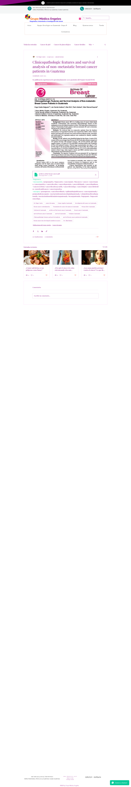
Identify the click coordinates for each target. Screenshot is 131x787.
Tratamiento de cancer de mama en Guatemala (66, 206)
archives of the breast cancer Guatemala (60, 210)
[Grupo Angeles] (80, 19)
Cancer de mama (57, 225)
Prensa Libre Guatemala (88, 206)
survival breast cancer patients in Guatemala (75, 217)
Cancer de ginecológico (62, 44)
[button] (105, 44)
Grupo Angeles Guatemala (65, 203)
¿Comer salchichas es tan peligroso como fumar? (35, 269)
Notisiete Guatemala (74, 213)
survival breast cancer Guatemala (43, 213)
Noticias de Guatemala (40, 210)
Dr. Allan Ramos (67, 220)
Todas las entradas (30, 44)
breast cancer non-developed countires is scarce (47, 220)
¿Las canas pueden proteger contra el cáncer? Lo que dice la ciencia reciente (94, 269)
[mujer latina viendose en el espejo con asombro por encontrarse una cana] (94, 257)
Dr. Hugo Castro (38, 203)
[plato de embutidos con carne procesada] (36, 257)
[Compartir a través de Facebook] (33, 231)
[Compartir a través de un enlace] (46, 231)
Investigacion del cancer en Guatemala (85, 203)
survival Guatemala (60, 213)
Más (90, 44)
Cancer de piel (45, 44)
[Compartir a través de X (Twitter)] (38, 231)
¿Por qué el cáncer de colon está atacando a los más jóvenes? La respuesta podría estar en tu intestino (65, 269)
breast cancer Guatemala (81, 210)
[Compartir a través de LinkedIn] (42, 231)
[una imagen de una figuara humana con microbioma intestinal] (65, 257)
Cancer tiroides (79, 44)
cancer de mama (50, 203)
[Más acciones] (97, 57)
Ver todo (105, 247)
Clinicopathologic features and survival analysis (47, 217)
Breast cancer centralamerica (42, 206)
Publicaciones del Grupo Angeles (42, 225)
